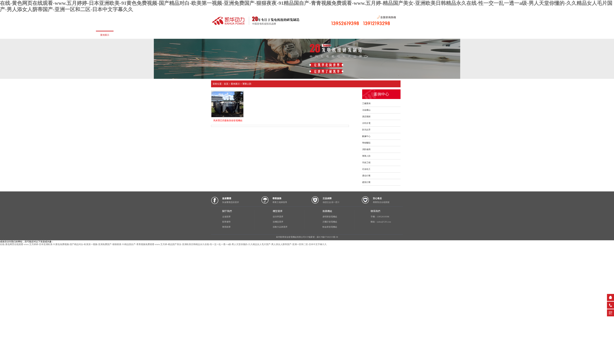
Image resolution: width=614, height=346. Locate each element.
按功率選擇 (278, 216)
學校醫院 (366, 143)
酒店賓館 (366, 116)
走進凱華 (32, 34)
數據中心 (366, 136)
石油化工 (366, 169)
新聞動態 (80, 34)
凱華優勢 (152, 34)
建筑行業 (366, 182)
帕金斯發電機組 (330, 227)
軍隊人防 (246, 84)
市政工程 (366, 162)
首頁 (9, 34)
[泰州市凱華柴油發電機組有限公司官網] (259, 25)
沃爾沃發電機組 (330, 222)
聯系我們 (176, 34)
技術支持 (128, 34)
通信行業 (366, 175)
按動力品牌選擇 (280, 227)
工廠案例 (366, 103)
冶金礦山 (366, 110)
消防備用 (366, 149)
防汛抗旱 (366, 129)
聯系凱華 (226, 227)
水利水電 (366, 123)
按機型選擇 (278, 222)
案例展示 (104, 35)
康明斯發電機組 (330, 216)
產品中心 (56, 34)
